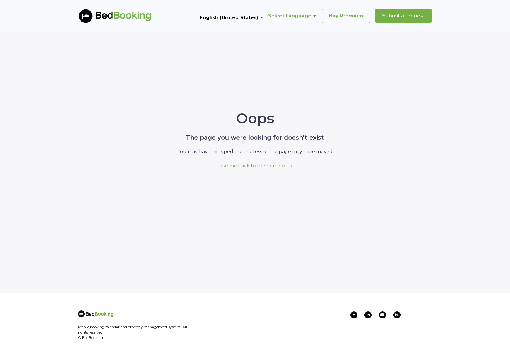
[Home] (105, 15)
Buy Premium (346, 16)
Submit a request (403, 16)
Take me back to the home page (255, 166)
